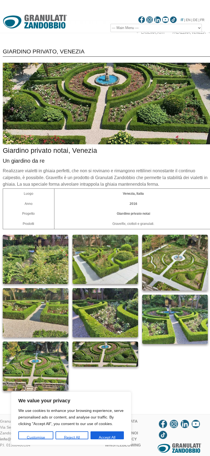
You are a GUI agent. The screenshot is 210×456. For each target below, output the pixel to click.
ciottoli (132, 224)
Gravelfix (119, 224)
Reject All (72, 437)
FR (202, 20)
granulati (146, 224)
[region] (71, 418)
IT (182, 20)
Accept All (107, 437)
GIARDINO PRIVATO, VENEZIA (43, 51)
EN (188, 20)
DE (195, 20)
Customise (36, 437)
